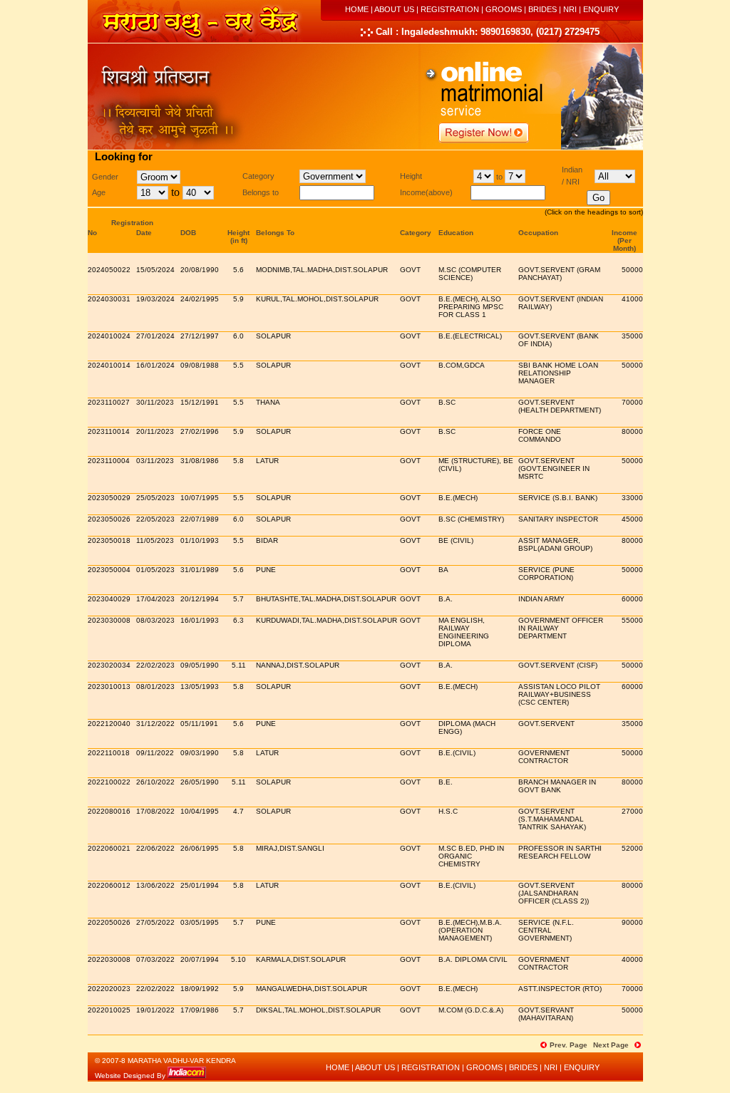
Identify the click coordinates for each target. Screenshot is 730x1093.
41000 (632, 299)
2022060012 (109, 885)
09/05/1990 (199, 665)
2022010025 (109, 1010)
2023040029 (109, 599)
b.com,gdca (461, 365)
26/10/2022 (155, 782)
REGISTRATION (450, 9)
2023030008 (109, 620)
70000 (632, 402)
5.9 (238, 299)
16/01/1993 (199, 620)
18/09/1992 (199, 989)
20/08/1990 (199, 270)
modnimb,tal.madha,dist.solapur (322, 270)
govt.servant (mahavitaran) (546, 1014)
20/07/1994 (199, 959)
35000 (632, 336)
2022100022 (109, 782)
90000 (632, 922)
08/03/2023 (155, 620)
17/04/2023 (155, 599)
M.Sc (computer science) (469, 273)
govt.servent (546, 723)
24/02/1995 (199, 299)
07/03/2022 (155, 959)
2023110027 (109, 402)
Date (144, 233)
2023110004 (109, 461)
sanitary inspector (558, 519)
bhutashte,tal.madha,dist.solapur (326, 599)
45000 (632, 519)
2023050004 (109, 570)
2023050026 (109, 519)
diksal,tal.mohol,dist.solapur (318, 1010)
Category (415, 233)
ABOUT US (394, 9)
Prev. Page (568, 1045)
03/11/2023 (155, 461)
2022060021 (109, 848)
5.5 (238, 365)
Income (624, 233)
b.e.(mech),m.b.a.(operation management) (470, 930)
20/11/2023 (155, 431)
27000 (632, 811)
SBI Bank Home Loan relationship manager (558, 373)
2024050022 (109, 270)
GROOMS (503, 9)
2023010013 (109, 686)
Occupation (538, 233)
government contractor (544, 757)
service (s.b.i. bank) (557, 498)
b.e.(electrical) (470, 336)
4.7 (238, 811)
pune (266, 570)
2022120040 (109, 723)
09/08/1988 (199, 365)
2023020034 (109, 665)
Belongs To (275, 233)
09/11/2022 (155, 753)
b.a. (445, 599)
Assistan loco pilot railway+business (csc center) (559, 694)
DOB (188, 233)
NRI (570, 9)
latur (267, 753)
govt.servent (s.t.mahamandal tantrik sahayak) (552, 819)
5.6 (238, 270)
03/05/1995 (199, 922)
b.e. (445, 782)
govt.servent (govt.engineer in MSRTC (554, 468)
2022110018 (109, 753)
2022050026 (109, 922)
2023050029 (109, 498)
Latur (267, 461)
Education (455, 233)
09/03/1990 (199, 753)
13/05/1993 (199, 686)
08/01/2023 (155, 686)
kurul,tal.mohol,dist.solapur (317, 299)
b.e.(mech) (458, 498)
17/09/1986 (199, 1010)
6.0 (238, 336)
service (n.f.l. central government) (546, 930)
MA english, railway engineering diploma (463, 632)
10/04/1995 (199, 811)
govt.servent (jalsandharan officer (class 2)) (553, 893)
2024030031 (109, 299)
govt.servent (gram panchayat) (559, 273)
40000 (632, 959)
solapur (273, 336)
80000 (632, 431)
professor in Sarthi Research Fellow (560, 852)
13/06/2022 (155, 885)
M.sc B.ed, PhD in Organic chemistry (471, 856)
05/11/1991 (199, 723)
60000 (632, 599)
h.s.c (448, 811)
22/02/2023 (155, 665)
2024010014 (109, 365)
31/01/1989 (199, 570)
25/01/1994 (199, 885)
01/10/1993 (199, 540)
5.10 (238, 959)
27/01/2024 (155, 336)
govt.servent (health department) (559, 406)
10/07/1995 (199, 498)
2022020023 (109, 989)
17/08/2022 (155, 811)
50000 (632, 270)
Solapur (273, 365)
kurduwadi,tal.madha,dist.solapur (326, 620)
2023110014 (109, 431)
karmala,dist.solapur (301, 959)
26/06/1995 (199, 848)
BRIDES (542, 9)
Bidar (267, 540)
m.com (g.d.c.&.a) (470, 1010)
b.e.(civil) (456, 753)
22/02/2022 (155, 989)
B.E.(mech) (458, 686)
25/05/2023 (155, 498)
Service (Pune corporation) (546, 573)
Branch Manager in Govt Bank (557, 786)
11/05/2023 (155, 540)
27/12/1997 (199, 336)
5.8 (238, 461)
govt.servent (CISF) (557, 665)
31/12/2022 (155, 723)
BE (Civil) (455, 540)
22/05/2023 (155, 519)
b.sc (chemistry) (471, 519)
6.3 (238, 620)
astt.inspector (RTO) (560, 989)
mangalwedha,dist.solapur (311, 989)
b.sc (447, 402)
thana (268, 402)
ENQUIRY (601, 9)
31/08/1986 (199, 461)
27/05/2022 (155, 922)
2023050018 (109, 540)
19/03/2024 (155, 299)
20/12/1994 (199, 599)
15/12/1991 (199, 402)
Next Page (611, 1045)
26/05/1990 (199, 782)
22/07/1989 (199, 519)
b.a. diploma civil (473, 959)
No (92, 233)
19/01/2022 (155, 1010)
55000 (632, 620)
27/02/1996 (199, 431)
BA (443, 570)
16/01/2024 (155, 365)
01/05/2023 (155, 570)
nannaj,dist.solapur (297, 665)
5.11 (239, 665)
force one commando (539, 435)
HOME (357, 9)
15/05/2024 (155, 270)
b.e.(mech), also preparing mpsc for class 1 (470, 306)
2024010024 (109, 336)
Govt (410, 270)
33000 (632, 498)
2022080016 (109, 811)
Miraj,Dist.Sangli (290, 848)
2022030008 (109, 959)
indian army (541, 599)
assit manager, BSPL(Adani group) (555, 544)
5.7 (238, 599)
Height (238, 233)
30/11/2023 (155, 402)
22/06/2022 (155, 848)
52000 (632, 848)
